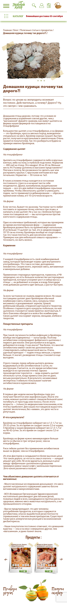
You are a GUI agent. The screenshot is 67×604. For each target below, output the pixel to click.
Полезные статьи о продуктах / (37, 30)
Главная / (8, 30)
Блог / (16, 30)
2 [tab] (42, 81)
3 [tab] (45, 81)
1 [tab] (39, 81)
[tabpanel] (33, 60)
